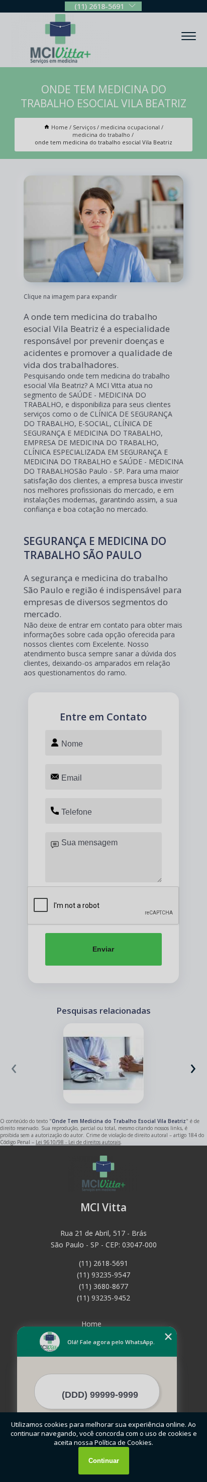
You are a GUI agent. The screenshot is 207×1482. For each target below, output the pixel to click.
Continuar (103, 1460)
